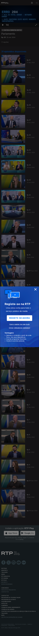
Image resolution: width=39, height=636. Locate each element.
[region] (19, 318)
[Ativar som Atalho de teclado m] (7, 634)
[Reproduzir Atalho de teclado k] (3, 634)
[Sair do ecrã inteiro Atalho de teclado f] (36, 634)
